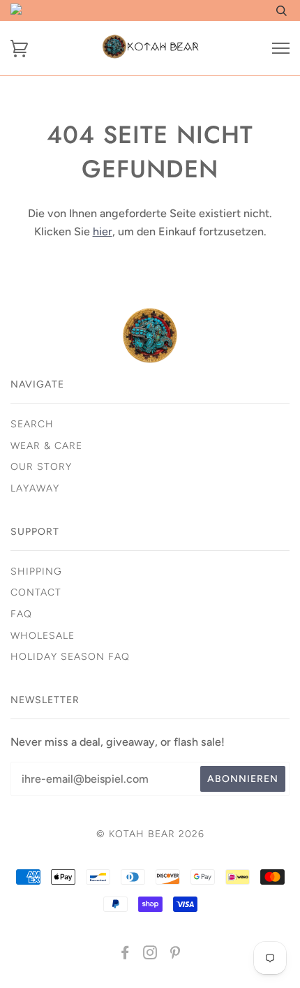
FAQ (21, 614)
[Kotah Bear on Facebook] (125, 955)
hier (102, 231)
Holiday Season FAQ (70, 657)
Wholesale (42, 636)
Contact (35, 592)
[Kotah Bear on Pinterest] (175, 955)
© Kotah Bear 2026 (150, 834)
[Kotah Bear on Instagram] (150, 955)
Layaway (34, 488)
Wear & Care (46, 446)
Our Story (41, 467)
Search (32, 424)
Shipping (36, 571)
